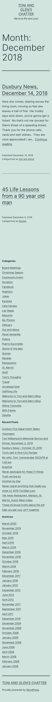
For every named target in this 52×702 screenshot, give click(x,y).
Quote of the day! (12, 348)
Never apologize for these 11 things (23, 471)
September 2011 (11, 609)
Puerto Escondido (12, 343)
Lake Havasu (9, 305)
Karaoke (7, 301)
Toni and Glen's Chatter (26, 9)
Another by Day (11, 481)
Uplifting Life (9, 391)
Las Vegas (8, 310)
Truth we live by (11, 476)
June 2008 (8, 647)
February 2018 (10, 571)
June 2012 (8, 594)
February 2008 (10, 661)
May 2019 (7, 537)
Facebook (8, 286)
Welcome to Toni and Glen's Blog (21, 396)
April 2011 (7, 613)
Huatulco (7, 291)
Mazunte (7, 315)
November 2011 (11, 604)
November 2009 (11, 628)
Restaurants (9, 362)
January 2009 (10, 637)
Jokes (5, 296)
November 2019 (11, 528)
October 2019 (10, 533)
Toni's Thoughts (11, 377)
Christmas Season (12, 272)
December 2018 (11, 552)
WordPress (32, 689)
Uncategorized (10, 386)
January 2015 (10, 585)
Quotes (22, 221)
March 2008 (9, 656)
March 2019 (9, 547)
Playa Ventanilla (11, 334)
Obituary (7, 324)
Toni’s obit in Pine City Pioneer (19, 452)
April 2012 (8, 599)
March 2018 (9, 566)
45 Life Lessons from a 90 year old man (23, 195)
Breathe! (7, 467)
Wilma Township (11, 405)
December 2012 (11, 590)
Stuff (5, 372)
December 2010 (11, 618)
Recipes (6, 358)
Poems (6, 339)
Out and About (26, 159)
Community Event (12, 277)
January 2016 (10, 580)
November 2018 (11, 556)
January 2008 (10, 666)
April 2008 (8, 651)
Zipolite (6, 415)
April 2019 (8, 542)
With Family (9, 410)
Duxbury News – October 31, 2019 (22, 447)
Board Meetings (11, 267)
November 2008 (11, 642)
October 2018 (10, 561)
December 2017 (11, 575)
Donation (7, 282)
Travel (5, 381)
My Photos (8, 320)
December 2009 (11, 623)
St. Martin (8, 367)
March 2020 (9, 523)
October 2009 (10, 632)
